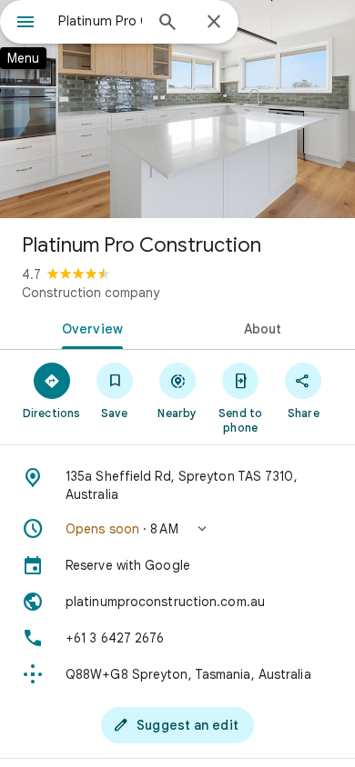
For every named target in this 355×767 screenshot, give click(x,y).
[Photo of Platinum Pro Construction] (177, 109)
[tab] (89, 327)
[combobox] (100, 21)
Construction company (90, 292)
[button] (177, 529)
